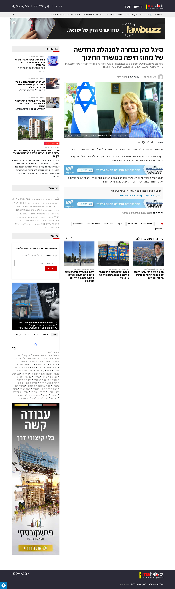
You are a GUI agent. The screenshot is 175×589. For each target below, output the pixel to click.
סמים (20, 220)
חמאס (50, 210)
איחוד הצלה (50, 199)
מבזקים (53, 376)
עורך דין (15, 220)
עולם (26, 392)
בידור (44, 376)
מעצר (56, 217)
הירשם (50, 269)
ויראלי (28, 380)
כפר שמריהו (41, 364)
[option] (148, 260)
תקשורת (22, 395)
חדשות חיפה (122, 77)
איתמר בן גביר (40, 199)
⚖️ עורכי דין (147, 14)
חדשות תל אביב (22, 207)
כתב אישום (30, 210)
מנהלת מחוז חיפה (93, 224)
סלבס (42, 392)
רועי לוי (21, 224)
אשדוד (36, 355)
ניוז (33, 398)
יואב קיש (121, 224)
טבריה (32, 361)
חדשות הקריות (146, 224)
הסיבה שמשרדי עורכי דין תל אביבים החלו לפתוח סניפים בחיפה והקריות (149, 274)
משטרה (50, 217)
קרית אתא (28, 370)
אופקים (56, 352)
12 (157, 224)
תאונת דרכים (50, 227)
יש (35, 210)
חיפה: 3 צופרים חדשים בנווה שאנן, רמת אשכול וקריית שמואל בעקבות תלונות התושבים (79, 276)
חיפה (152, 195)
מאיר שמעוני (109, 224)
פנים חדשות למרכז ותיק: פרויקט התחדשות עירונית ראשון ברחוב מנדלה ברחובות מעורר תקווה (36, 153)
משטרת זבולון (41, 217)
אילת (43, 355)
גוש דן (54, 380)
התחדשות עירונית (41, 203)
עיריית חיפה (46, 223)
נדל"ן (106, 14)
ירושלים (39, 210)
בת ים (40, 358)
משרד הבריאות (31, 220)
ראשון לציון (46, 373)
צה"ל (26, 224)
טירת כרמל (21, 361)
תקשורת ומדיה (88, 14)
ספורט (34, 392)
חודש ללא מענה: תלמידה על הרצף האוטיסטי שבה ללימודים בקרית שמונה (30, 103)
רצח (17, 223)
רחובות (34, 373)
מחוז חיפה (52, 389)
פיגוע (38, 224)
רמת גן (25, 373)
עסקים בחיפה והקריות (128, 14)
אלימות (33, 199)
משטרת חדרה (31, 217)
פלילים (113, 14)
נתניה (40, 367)
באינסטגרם (146, 213)
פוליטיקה (17, 392)
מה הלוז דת (42, 398)
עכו (33, 367)
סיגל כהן (158, 229)
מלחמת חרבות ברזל (28, 213)
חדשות (159, 14)
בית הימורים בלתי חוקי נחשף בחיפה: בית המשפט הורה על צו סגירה (114, 274)
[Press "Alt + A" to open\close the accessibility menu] (3, 585)
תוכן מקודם (24, 398)
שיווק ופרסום (34, 395)
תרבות (54, 398)
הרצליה (37, 380)
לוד (31, 364)
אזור (50, 355)
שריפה (57, 227)
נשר (48, 367)
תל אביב (16, 373)
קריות (45, 395)
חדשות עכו (32, 207)
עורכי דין (55, 223)
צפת (49, 370)
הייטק (77, 14)
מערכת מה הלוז (149, 77)
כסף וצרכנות (44, 386)
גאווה (19, 376)
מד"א (23, 209)
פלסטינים (25, 367)
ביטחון (37, 376)
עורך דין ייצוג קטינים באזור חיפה (134, 195)
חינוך (159, 195)
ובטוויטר (126, 213)
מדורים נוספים (58, 14)
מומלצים (31, 386)
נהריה (19, 364)
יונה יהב (45, 210)
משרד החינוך (78, 224)
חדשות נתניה (40, 207)
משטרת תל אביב (41, 220)
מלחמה (42, 214)
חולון (48, 361)
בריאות (16, 198)
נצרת (54, 367)
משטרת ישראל (53, 220)
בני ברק (49, 358)
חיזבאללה (56, 210)
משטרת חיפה (21, 217)
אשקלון (27, 355)
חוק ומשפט (52, 383)
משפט (99, 14)
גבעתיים (32, 358)
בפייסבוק (135, 213)
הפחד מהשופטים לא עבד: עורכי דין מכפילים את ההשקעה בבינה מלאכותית (30, 62)
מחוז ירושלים (39, 389)
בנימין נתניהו (25, 198)
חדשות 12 (31, 203)
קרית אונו (40, 370)
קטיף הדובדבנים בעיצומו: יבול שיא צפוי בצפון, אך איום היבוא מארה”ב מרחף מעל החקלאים (30, 84)
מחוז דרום (20, 386)
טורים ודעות (31, 383)
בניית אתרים (124, 584)
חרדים (70, 14)
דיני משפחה (55, 203)
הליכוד (49, 203)
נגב (26, 364)
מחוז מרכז (25, 389)
